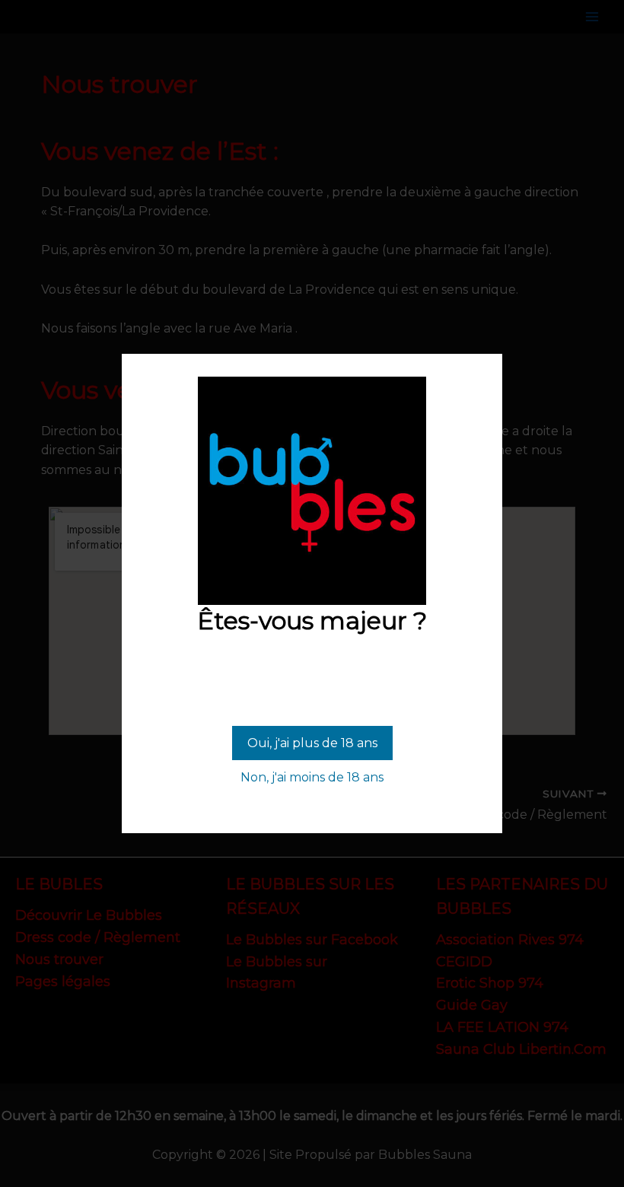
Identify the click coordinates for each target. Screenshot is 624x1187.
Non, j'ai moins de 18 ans (312, 777)
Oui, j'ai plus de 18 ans (312, 743)
